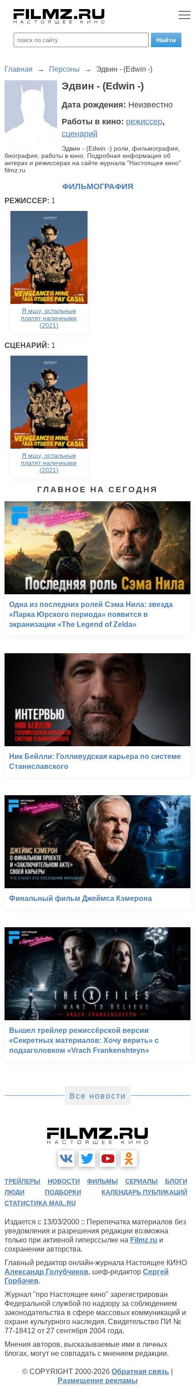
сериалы (141, 1181)
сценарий (80, 133)
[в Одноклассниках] (129, 1158)
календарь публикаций (144, 1192)
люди (14, 1192)
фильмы (102, 1181)
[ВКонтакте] (66, 1158)
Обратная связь (140, 1371)
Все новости (97, 1096)
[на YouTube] (108, 1158)
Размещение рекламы (98, 1380)
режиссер (144, 121)
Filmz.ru (143, 1240)
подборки (63, 1192)
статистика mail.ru (40, 1203)
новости (64, 1181)
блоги (176, 1181)
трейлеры (22, 1181)
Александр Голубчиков (46, 1272)
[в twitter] (87, 1158)
